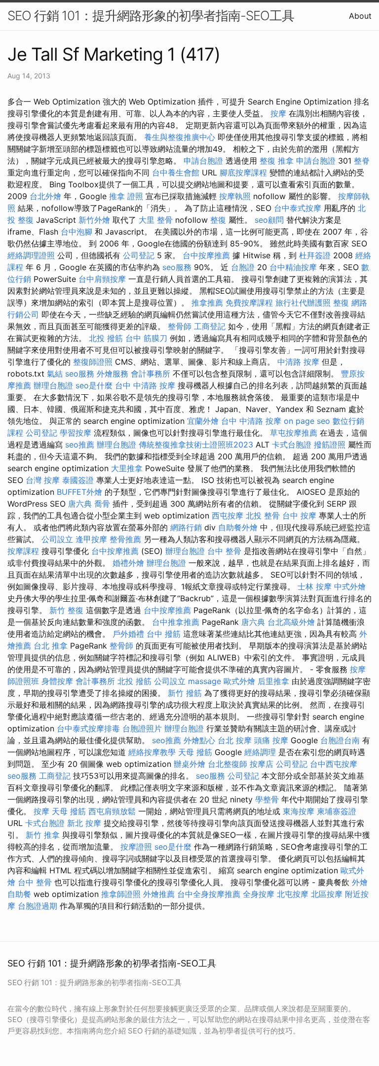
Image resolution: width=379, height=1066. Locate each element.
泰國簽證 (78, 480)
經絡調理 (260, 752)
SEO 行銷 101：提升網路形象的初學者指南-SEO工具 (150, 15)
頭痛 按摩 (271, 740)
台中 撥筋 (164, 634)
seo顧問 (269, 220)
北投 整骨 (263, 515)
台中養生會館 (175, 172)
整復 (218, 220)
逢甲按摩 (91, 539)
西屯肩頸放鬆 (112, 811)
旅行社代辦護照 (303, 303)
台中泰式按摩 (297, 208)
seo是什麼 (94, 385)
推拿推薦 (207, 303)
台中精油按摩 (293, 267)
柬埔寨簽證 (336, 811)
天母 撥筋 (195, 752)
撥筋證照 (329, 444)
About (360, 16)
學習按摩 (75, 433)
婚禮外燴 (128, 563)
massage (204, 681)
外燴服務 (112, 373)
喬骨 (102, 504)
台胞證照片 (142, 728)
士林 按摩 (315, 586)
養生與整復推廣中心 (179, 137)
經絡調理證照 (31, 255)
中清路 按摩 (298, 362)
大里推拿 (127, 468)
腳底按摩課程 (243, 172)
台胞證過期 (37, 906)
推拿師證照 (121, 894)
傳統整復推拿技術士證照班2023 (196, 444)
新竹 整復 (66, 610)
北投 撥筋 (106, 338)
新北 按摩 (84, 823)
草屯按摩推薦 (293, 433)
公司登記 (138, 255)
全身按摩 (258, 894)
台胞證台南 (340, 740)
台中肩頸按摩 (102, 279)
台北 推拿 (51, 646)
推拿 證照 (126, 196)
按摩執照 (235, 196)
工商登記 (210, 326)
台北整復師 (227, 764)
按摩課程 (23, 551)
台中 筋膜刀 (146, 338)
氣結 (55, 373)
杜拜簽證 (315, 255)
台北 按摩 (235, 740)
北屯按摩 (292, 894)
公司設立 (57, 539)
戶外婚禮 (128, 634)
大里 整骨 (156, 220)
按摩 (278, 113)
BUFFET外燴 (79, 492)
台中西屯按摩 (333, 764)
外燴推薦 (159, 894)
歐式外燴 (239, 681)
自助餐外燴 (238, 527)
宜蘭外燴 (203, 421)
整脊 (362, 161)
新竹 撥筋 (185, 693)
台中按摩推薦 (206, 255)
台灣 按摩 (43, 480)
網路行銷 (186, 527)
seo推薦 (79, 444)
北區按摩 (326, 894)
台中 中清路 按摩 (145, 385)
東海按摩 (298, 811)
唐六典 (80, 504)
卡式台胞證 (291, 444)
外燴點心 (199, 740)
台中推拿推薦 (175, 622)
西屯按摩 (227, 515)
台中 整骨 (224, 551)
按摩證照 (136, 847)
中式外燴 (350, 586)
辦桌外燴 (189, 764)
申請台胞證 (203, 161)
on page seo (307, 421)
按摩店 (261, 764)
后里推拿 (273, 681)
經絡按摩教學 (152, 752)
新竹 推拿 (43, 835)
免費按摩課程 (249, 303)
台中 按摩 (299, 515)
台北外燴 (45, 196)
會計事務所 (150, 373)
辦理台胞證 (53, 385)
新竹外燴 (94, 220)
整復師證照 (93, 362)
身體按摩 (57, 681)
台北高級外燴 (291, 622)
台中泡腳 (76, 232)
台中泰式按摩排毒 (88, 728)
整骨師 (179, 326)
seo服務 (176, 267)
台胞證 (243, 267)
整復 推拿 (277, 161)
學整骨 (267, 799)
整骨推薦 (125, 539)
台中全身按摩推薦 (208, 894)
